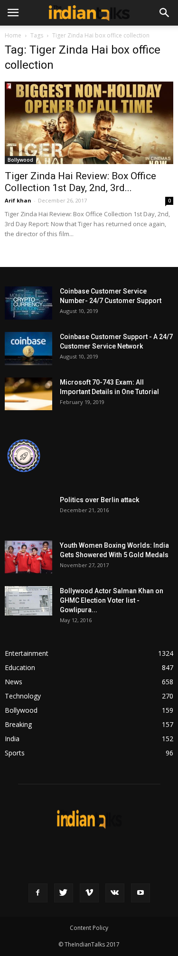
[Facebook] (37, 892)
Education (20, 667)
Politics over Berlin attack (99, 500)
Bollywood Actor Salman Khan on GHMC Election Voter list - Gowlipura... (111, 600)
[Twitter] (63, 892)
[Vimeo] (89, 892)
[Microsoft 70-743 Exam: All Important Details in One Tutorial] (28, 393)
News (13, 681)
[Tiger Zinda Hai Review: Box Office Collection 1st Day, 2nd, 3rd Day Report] (89, 123)
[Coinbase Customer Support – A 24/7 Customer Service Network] (28, 348)
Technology (23, 695)
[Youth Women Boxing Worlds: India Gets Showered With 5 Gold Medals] (28, 557)
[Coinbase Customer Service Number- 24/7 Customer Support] (28, 303)
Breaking (18, 724)
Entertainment (26, 653)
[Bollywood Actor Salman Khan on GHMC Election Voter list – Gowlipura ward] (28, 601)
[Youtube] (140, 892)
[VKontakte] (114, 892)
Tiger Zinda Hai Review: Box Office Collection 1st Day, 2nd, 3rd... (80, 181)
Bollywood (20, 159)
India (12, 738)
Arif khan (18, 200)
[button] (164, 13)
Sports (15, 752)
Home (13, 35)
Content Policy (89, 928)
